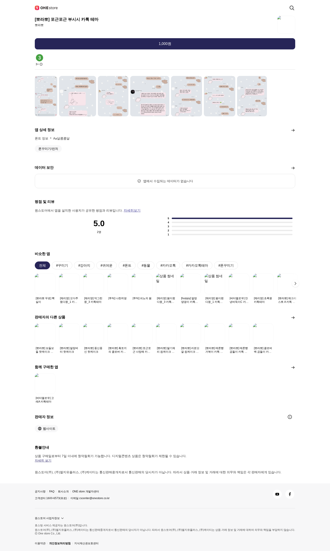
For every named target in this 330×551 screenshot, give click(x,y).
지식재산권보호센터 (86, 543)
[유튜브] (277, 494)
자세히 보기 (43, 460)
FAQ (51, 491)
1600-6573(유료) (56, 498)
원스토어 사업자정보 (47, 518)
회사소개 (63, 491)
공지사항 (40, 491)
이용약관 (40, 543)
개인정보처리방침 (60, 543)
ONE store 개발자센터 (85, 491)
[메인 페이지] (46, 7)
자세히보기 (132, 210)
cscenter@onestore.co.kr (94, 498)
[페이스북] (289, 494)
